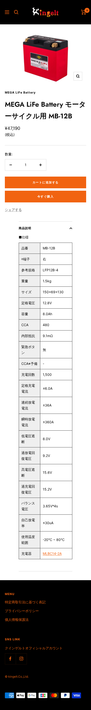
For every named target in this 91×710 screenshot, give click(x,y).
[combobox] (29, 472)
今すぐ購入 (45, 196)
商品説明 (25, 228)
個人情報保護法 (17, 619)
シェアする (13, 210)
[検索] (16, 12)
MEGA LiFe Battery (20, 92)
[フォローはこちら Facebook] (10, 658)
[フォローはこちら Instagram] (21, 658)
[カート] (83, 12)
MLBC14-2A (52, 553)
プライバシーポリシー (22, 611)
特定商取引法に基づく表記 (25, 602)
